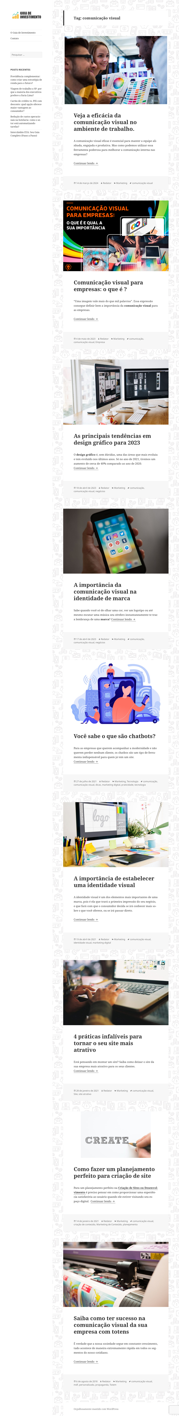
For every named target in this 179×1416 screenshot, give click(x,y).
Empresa (100, 342)
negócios (100, 491)
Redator (107, 183)
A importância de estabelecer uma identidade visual (114, 882)
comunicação (136, 338)
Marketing (121, 183)
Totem (113, 1384)
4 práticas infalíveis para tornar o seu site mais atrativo (108, 1043)
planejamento (130, 1224)
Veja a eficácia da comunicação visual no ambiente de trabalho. (105, 122)
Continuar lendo (86, 163)
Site (76, 1094)
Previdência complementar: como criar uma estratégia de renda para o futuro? (26, 80)
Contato (14, 38)
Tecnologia (132, 781)
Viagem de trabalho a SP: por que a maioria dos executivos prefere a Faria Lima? (26, 92)
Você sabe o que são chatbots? (115, 736)
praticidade (127, 784)
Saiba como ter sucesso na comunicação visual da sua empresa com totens (110, 1324)
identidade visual (83, 942)
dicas (98, 784)
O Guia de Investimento (23, 32)
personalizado (86, 1384)
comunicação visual (142, 183)
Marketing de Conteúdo (109, 1224)
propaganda (102, 1384)
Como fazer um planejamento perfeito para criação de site (114, 1172)
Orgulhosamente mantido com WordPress (96, 1409)
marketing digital (111, 784)
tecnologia (140, 784)
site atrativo (85, 1094)
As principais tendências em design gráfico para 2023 (112, 439)
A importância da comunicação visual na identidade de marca (105, 591)
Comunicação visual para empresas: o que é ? (108, 286)
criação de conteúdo (84, 1224)
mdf (76, 1384)
